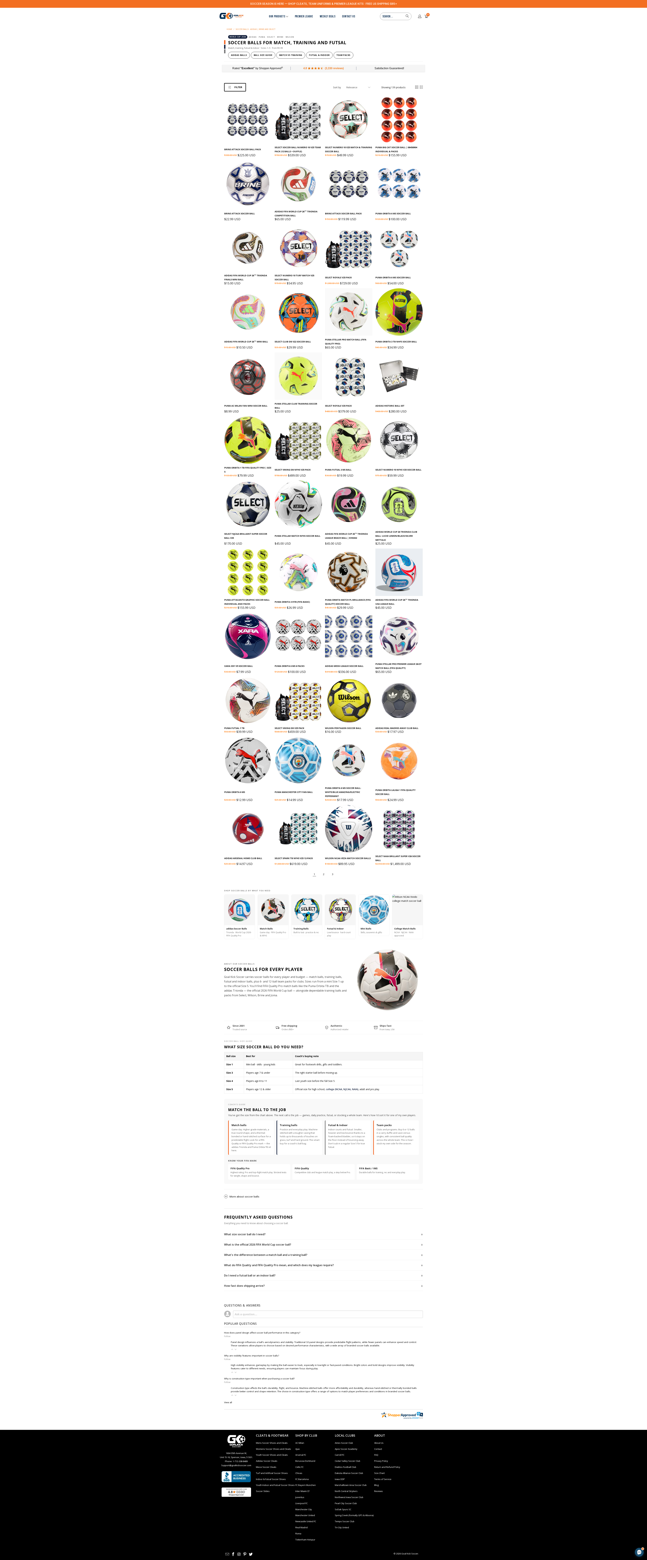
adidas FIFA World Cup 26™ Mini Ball (246, 341)
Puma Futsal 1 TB (234, 728)
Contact (378, 1448)
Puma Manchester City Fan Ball (294, 792)
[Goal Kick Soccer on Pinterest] (245, 1554)
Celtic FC (299, 1467)
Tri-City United (342, 1527)
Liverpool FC (301, 1503)
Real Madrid (301, 1527)
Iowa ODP (340, 1479)
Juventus (299, 1497)
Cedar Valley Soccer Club (347, 1460)
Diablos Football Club (345, 1467)
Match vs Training (290, 55)
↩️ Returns (606, 1531)
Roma (298, 1533)
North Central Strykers (346, 1491)
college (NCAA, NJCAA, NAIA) (342, 1089)
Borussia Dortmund (305, 1460)
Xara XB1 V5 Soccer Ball (238, 666)
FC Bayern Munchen (305, 1485)
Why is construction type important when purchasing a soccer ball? (259, 1378)
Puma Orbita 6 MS (234, 792)
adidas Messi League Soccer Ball (344, 666)
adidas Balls (239, 55)
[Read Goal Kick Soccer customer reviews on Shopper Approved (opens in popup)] (236, 1492)
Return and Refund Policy (387, 1467)
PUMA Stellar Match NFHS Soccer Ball (297, 535)
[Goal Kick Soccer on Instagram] (239, 1554)
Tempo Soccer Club (344, 1521)
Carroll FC (339, 1454)
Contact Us (348, 16)
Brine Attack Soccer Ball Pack (242, 149)
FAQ (376, 1454)
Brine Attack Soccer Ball (239, 213)
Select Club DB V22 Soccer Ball (293, 341)
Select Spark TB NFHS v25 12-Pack (294, 858)
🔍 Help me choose (589, 1523)
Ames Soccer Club (344, 1442)
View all (228, 1402)
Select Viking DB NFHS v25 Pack (293, 469)
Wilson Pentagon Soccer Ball (343, 728)
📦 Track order (587, 1531)
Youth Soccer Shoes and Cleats (272, 1454)
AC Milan (299, 1442)
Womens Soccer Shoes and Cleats (273, 1448)
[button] (232, 1349)
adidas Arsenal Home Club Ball (243, 858)
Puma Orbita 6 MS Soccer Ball (393, 213)
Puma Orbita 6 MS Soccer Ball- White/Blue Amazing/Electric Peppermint (343, 792)
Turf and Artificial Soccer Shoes (272, 1473)
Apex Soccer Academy (346, 1448)
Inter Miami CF (302, 1491)
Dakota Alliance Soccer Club (349, 1473)
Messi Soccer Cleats (266, 1467)
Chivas (298, 1473)
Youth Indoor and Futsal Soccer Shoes (275, 1485)
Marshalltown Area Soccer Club (351, 1485)
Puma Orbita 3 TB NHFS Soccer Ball (396, 341)
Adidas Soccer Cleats (266, 1460)
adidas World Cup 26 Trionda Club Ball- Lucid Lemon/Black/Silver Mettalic (396, 535)
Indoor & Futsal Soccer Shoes (271, 1479)
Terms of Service (382, 1479)
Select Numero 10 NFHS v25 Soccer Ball (398, 469)
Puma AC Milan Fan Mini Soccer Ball (245, 405)
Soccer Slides (263, 1491)
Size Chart (379, 1473)
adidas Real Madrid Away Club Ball (396, 728)
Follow (227, 1336)
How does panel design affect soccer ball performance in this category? (262, 1332)
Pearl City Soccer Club (346, 1503)
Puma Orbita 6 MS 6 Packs (289, 666)
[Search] (407, 16)
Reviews (378, 1491)
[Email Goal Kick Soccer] (227, 1554)
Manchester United (305, 1515)
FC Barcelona (302, 1479)
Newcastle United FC (305, 1521)
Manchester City (303, 1509)
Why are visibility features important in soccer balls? (251, 1355)
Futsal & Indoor (319, 55)
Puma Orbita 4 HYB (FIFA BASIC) (292, 601)
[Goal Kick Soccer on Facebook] (233, 1554)
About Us (378, 1442)
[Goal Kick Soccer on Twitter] (250, 1554)
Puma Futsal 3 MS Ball (338, 469)
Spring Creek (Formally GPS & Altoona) (354, 1515)
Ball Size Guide (263, 55)
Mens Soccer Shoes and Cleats (272, 1442)
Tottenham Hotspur (305, 1539)
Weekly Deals (327, 16)
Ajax (297, 1448)
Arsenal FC (300, 1454)
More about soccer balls (244, 1196)
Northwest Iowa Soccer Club (349, 1497)
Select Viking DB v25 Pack (289, 728)
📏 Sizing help (612, 1523)
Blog (376, 1485)
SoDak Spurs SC (343, 1509)
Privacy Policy (381, 1460)
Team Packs (343, 55)
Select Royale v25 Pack (338, 277)
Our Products (277, 16)
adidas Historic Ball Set (389, 405)
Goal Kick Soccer (409, 1553)
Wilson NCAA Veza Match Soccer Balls (348, 858)
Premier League (304, 16)
